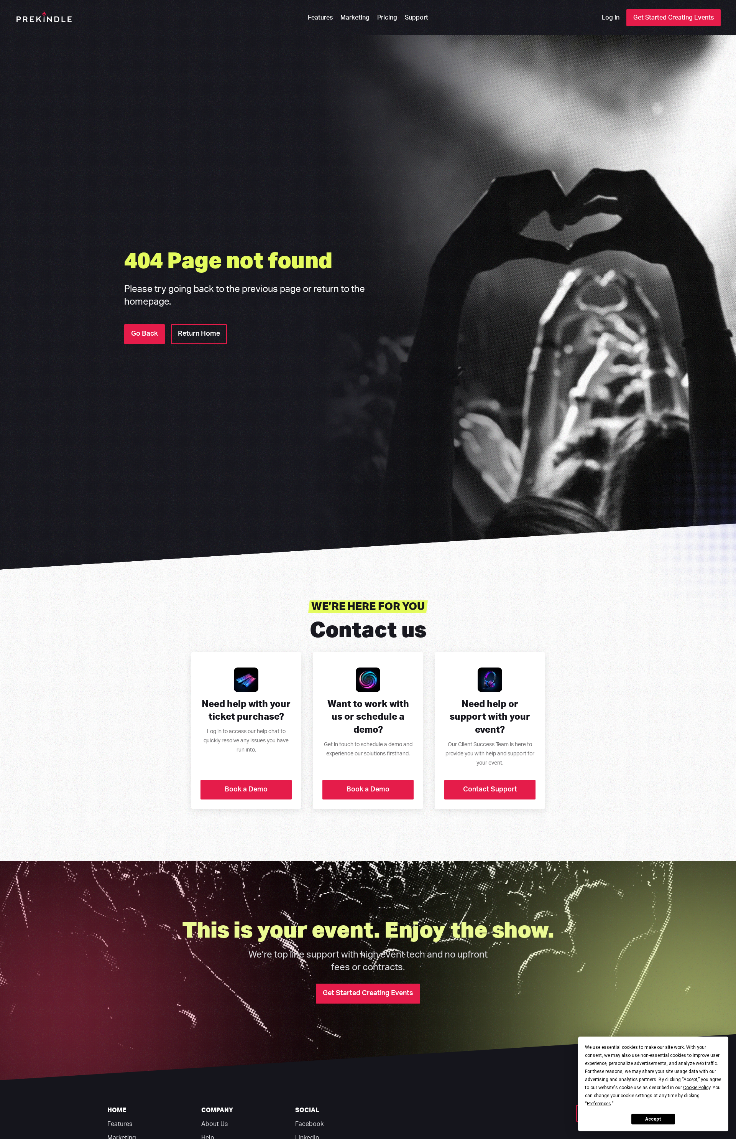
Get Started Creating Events (673, 18)
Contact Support (490, 789)
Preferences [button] (599, 1103)
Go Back (144, 333)
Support (416, 18)
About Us (214, 1124)
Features (320, 18)
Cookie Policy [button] (696, 1087)
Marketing (355, 18)
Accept (653, 1119)
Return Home (199, 333)
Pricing (387, 18)
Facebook (309, 1124)
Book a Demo (246, 789)
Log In (610, 18)
